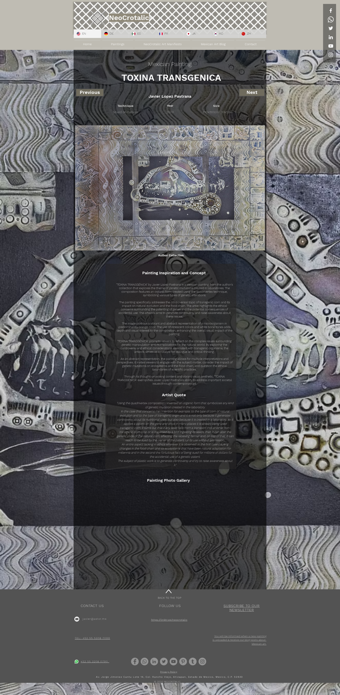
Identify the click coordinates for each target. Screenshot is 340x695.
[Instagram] (202, 661)
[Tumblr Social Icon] (193, 661)
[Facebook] (135, 661)
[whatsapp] (76, 662)
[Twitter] (331, 28)
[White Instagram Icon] (331, 55)
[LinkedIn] (331, 37)
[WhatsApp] (331, 19)
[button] (242, 608)
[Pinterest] (183, 661)
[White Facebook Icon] (331, 11)
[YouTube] (331, 46)
